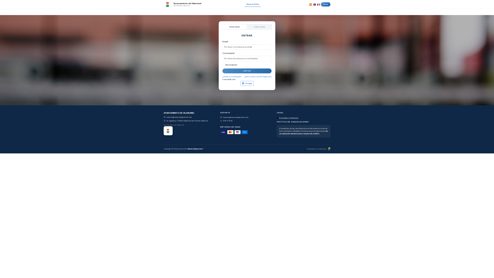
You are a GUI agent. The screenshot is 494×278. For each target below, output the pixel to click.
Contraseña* (228, 53)
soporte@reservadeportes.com (179, 117)
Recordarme (231, 64)
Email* (225, 41)
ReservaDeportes (195, 149)
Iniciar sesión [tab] (234, 27)
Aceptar (247, 71)
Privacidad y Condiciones (288, 118)
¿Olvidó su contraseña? (231, 77)
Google (248, 83)
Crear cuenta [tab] (259, 27)
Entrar (325, 4)
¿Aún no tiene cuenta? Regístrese (258, 77)
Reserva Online (252, 4)
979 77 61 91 (227, 121)
